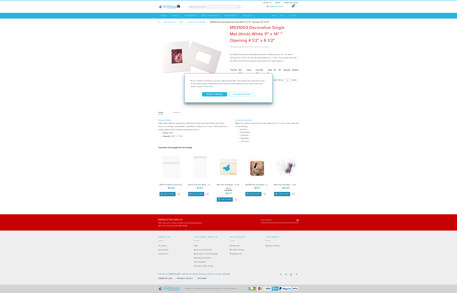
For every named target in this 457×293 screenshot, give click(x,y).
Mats (181, 22)
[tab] (163, 113)
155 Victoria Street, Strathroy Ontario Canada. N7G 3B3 (206, 274)
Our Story (162, 246)
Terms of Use (165, 278)
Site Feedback (200, 262)
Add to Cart (168, 194)
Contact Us (267, 3)
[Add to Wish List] (179, 194)
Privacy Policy (185, 278)
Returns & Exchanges (203, 250)
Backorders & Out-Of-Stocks (206, 254)
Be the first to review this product (256, 47)
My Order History (237, 250)
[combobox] (214, 7)
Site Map (202, 278)
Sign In (277, 3)
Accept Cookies (214, 94)
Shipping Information (202, 258)
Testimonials (163, 250)
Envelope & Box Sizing (203, 266)
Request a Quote (272, 246)
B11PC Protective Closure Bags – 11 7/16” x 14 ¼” (171, 185)
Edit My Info (235, 246)
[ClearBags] (169, 6)
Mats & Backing (169, 22)
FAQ (195, 246)
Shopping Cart (236, 254)
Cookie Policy (208, 86)
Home (159, 22)
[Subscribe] (298, 220)
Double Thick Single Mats (196, 22)
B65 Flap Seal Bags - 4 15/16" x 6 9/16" (286, 185)
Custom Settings (242, 94)
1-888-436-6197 (276, 6)
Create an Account (291, 3)
